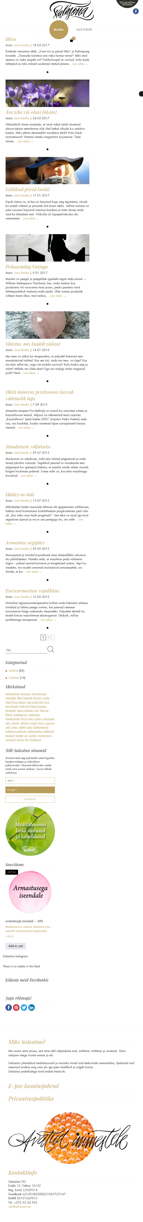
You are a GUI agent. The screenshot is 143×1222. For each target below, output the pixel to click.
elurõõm (37, 698)
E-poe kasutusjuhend (33, 1085)
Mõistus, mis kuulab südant (33, 344)
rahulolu (24, 723)
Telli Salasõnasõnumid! (127, 3)
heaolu (22, 702)
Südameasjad (40, 727)
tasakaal (10, 735)
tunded (19, 735)
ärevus (20, 739)
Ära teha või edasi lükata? (31, 112)
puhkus (38, 719)
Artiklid (13, 671)
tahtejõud (49, 731)
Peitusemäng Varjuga (27, 267)
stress (14, 727)
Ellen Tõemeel (24, 698)
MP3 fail (12, 872)
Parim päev (27, 719)
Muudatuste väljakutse (28, 446)
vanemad (10, 739)
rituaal (33, 723)
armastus (25, 694)
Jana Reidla (21, 118)
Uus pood (84, 29)
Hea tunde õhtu (35, 702)
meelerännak (12, 719)
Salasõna (71, 10)
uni (26, 735)
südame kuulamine (15, 731)
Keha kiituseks (38, 706)
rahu (7, 723)
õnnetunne (35, 739)
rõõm (41, 723)
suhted (22, 727)
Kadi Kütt (24, 706)
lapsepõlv (10, 710)
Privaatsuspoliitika (31, 1098)
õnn (27, 739)
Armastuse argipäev (25, 543)
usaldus (32, 735)
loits (37, 710)
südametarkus (35, 731)
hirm (46, 702)
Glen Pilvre (11, 702)
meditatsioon (20, 714)
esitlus (46, 698)
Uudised (14, 678)
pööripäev (49, 719)
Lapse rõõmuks (25, 710)
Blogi (59, 30)
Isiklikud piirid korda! (28, 189)
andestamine (12, 694)
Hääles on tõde (20, 494)
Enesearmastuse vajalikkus (32, 591)
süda (29, 727)
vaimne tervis (45, 735)
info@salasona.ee (19, 1207)
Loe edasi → (80, 64)
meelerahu (34, 714)
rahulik (15, 723)
